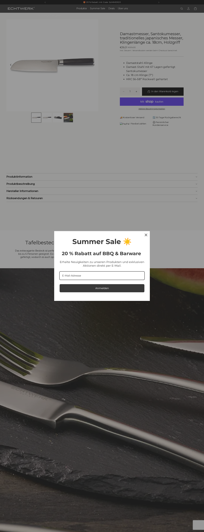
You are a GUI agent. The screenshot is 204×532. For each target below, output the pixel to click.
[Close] (146, 235)
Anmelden (102, 288)
